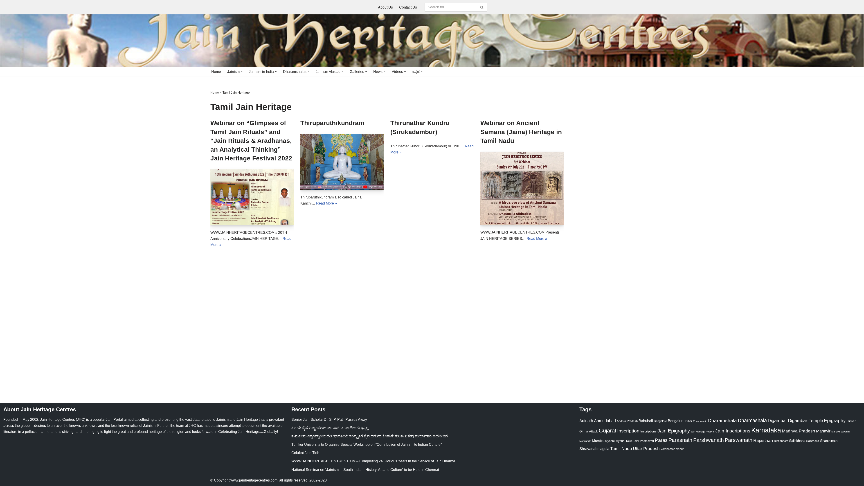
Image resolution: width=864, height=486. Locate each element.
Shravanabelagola (594, 449)
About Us (385, 7)
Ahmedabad (605, 420)
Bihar (688, 421)
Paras (661, 440)
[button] (242, 71)
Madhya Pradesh (798, 431)
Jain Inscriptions (732, 431)
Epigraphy (835, 420)
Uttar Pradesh (646, 448)
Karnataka (766, 430)
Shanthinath (828, 441)
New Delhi (632, 441)
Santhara (812, 441)
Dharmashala (752, 420)
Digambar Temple (805, 420)
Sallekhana (797, 441)
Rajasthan (763, 440)
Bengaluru (676, 421)
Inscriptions (648, 431)
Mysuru (620, 441)
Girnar (851, 421)
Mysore (610, 441)
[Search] (482, 7)
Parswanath (738, 440)
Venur (680, 449)
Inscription (628, 431)
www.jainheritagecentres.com (253, 480)
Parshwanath (708, 440)
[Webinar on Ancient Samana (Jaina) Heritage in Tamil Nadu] (522, 188)
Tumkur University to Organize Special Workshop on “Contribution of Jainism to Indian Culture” (366, 444)
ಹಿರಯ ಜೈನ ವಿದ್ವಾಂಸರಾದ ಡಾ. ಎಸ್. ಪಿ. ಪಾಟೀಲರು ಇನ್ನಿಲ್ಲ (330, 428)
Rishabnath (781, 441)
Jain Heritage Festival (702, 431)
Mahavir (823, 431)
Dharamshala (722, 420)
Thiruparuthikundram (332, 122)
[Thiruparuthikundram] (342, 162)
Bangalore (660, 421)
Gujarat (607, 431)
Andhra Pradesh (627, 421)
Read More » (326, 203)
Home (216, 72)
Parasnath (680, 440)
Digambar (777, 420)
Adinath (586, 420)
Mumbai (598, 441)
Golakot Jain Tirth (305, 453)
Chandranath (700, 421)
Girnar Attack (588, 431)
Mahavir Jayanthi (840, 431)
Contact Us (408, 7)
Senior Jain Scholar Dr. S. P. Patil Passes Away (329, 419)
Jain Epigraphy (673, 431)
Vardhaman (668, 449)
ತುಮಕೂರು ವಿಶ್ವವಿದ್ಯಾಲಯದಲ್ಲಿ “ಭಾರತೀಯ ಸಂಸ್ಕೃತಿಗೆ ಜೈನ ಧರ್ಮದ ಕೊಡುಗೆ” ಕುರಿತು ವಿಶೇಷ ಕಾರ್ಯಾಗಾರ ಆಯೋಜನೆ (369, 436)
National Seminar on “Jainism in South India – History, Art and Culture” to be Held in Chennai (365, 470)
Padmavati (647, 441)
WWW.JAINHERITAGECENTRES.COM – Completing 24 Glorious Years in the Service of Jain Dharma (373, 461)
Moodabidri (585, 441)
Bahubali (646, 421)
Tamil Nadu (621, 448)
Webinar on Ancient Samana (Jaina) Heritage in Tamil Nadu (521, 131)
